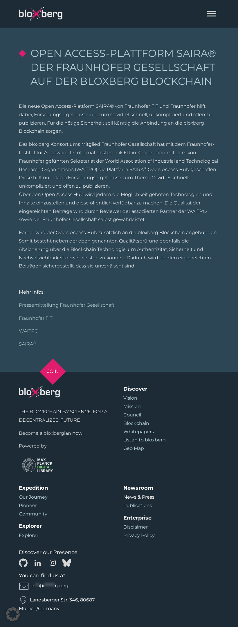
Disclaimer (135, 527)
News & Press (138, 497)
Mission (132, 406)
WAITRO (28, 331)
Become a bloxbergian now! (51, 433)
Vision (130, 398)
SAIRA (27, 344)
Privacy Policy (139, 535)
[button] (13, 614)
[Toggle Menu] (211, 14)
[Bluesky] (66, 562)
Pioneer (28, 505)
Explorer (28, 535)
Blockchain (136, 423)
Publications (137, 505)
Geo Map (133, 448)
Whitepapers (138, 431)
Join (53, 371)
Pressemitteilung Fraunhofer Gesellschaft (66, 305)
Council (132, 415)
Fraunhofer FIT (36, 318)
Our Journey (33, 497)
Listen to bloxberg (144, 440)
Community (33, 514)
